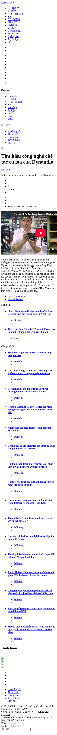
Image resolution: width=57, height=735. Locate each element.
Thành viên (13, 33)
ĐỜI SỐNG (14, 19)
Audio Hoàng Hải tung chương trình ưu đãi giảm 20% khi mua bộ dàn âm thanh (31, 574)
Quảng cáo (13, 36)
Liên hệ (11, 42)
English (11, 113)
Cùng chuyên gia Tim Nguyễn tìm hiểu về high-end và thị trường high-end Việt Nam (30, 592)
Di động (12, 99)
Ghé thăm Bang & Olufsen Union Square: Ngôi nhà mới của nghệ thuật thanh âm (30, 372)
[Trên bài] (2, 148)
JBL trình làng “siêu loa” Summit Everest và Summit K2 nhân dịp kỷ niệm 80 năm (31, 330)
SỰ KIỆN (13, 22)
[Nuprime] (2, 664)
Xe (9, 104)
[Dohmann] (2, 658)
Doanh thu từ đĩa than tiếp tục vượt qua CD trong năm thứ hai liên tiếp (31, 447)
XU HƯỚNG (15, 8)
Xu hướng (13, 96)
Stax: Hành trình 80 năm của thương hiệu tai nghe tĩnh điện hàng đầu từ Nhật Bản (30, 312)
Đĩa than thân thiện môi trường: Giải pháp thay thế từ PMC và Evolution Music (30, 465)
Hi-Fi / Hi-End (15, 101)
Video (11, 118)
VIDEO (12, 28)
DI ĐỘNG (13, 10)
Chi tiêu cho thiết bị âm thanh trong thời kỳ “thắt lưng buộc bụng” (31, 483)
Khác (10, 116)
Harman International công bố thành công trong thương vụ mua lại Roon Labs (30, 501)
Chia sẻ (16, 296)
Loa (16, 338)
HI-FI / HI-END (16, 13)
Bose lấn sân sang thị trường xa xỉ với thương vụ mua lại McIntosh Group (28, 390)
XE (9, 16)
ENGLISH (13, 25)
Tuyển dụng (14, 39)
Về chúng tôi (14, 30)
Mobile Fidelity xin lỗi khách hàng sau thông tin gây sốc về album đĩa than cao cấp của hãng (31, 629)
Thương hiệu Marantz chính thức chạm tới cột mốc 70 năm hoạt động (31, 555)
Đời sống (12, 107)
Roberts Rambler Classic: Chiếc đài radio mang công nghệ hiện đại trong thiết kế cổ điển (30, 409)
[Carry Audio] (2, 661)
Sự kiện (11, 110)
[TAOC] (2, 667)
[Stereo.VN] (8, 2)
